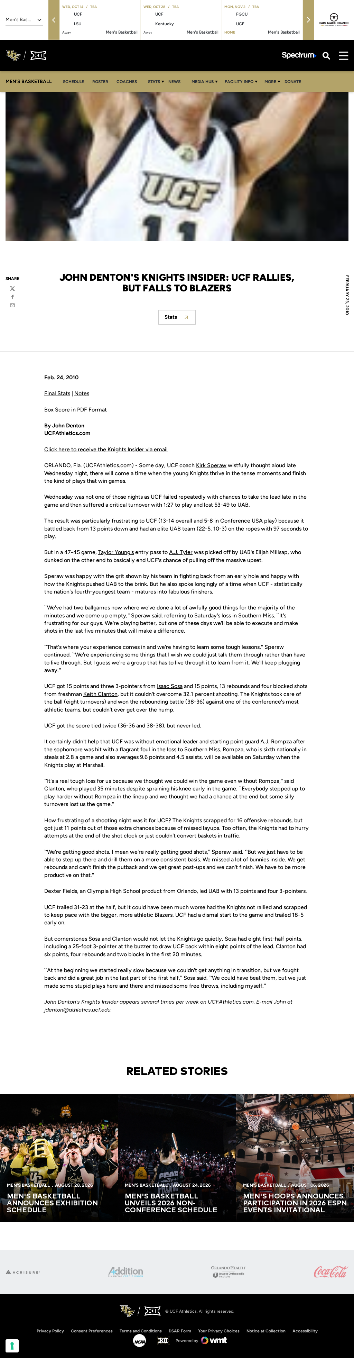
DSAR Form (180, 1331)
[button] (53, 20)
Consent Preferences (92, 1331)
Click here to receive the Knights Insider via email (106, 449)
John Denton (68, 425)
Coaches (127, 81)
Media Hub (203, 81)
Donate (293, 81)
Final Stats (57, 393)
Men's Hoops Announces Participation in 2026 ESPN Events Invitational (295, 1203)
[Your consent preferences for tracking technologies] (12, 1345)
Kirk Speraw (211, 465)
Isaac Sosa (170, 686)
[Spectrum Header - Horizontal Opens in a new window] (299, 55)
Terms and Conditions (141, 1331)
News (174, 81)
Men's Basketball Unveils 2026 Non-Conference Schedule (171, 1203)
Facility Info (239, 81)
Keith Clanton (100, 694)
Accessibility (305, 1330)
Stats (154, 81)
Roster (100, 81)
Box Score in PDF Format (75, 409)
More (270, 81)
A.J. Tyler (181, 552)
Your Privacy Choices (219, 1331)
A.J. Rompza (276, 741)
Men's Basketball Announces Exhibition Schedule (52, 1203)
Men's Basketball (28, 1185)
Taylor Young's (116, 552)
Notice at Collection (266, 1331)
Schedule (73, 81)
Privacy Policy (50, 1331)
